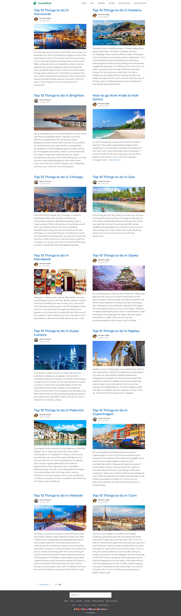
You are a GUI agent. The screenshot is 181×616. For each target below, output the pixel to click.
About (74, 605)
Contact (93, 605)
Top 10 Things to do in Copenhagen (110, 412)
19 (56, 584)
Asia (92, 3)
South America (140, 3)
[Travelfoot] (42, 3)
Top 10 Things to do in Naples (116, 331)
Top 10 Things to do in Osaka (115, 255)
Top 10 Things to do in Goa (114, 177)
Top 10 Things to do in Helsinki (58, 495)
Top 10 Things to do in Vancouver (51, 12)
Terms (80, 605)
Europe (111, 3)
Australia (101, 3)
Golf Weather (104, 605)
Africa (84, 3)
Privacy (86, 605)
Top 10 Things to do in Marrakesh (51, 257)
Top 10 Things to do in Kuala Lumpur (56, 333)
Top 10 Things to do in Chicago (58, 177)
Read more (114, 160)
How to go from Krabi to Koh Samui (116, 97)
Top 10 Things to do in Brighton (59, 95)
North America (124, 3)
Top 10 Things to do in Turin (115, 495)
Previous (42, 584)
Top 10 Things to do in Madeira (117, 10)
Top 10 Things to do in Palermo (58, 410)
